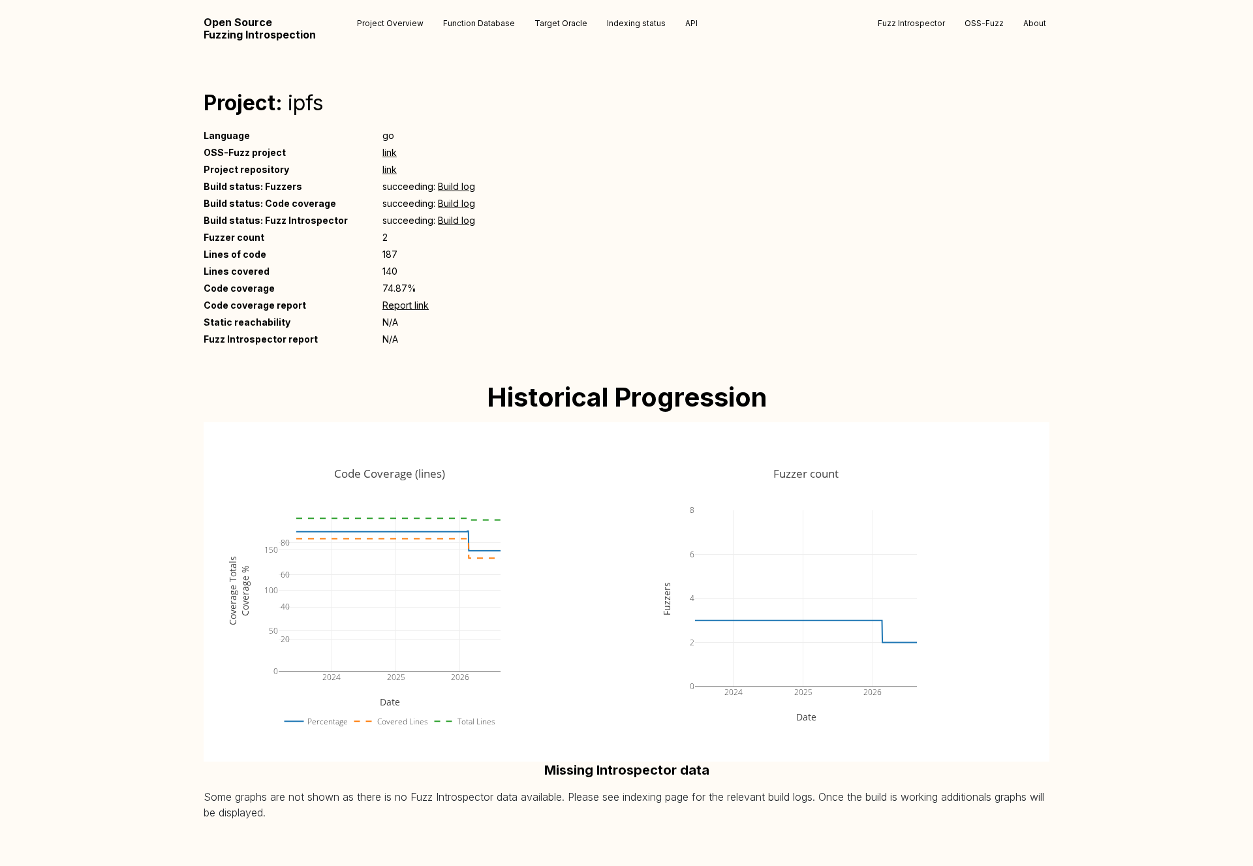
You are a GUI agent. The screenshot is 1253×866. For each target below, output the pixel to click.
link (389, 152)
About (1034, 23)
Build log (456, 186)
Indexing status (636, 23)
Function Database (479, 23)
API (691, 23)
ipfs (306, 103)
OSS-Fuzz (984, 23)
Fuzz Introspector (911, 23)
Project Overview (390, 23)
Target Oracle (560, 23)
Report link (405, 305)
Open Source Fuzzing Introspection (260, 28)
